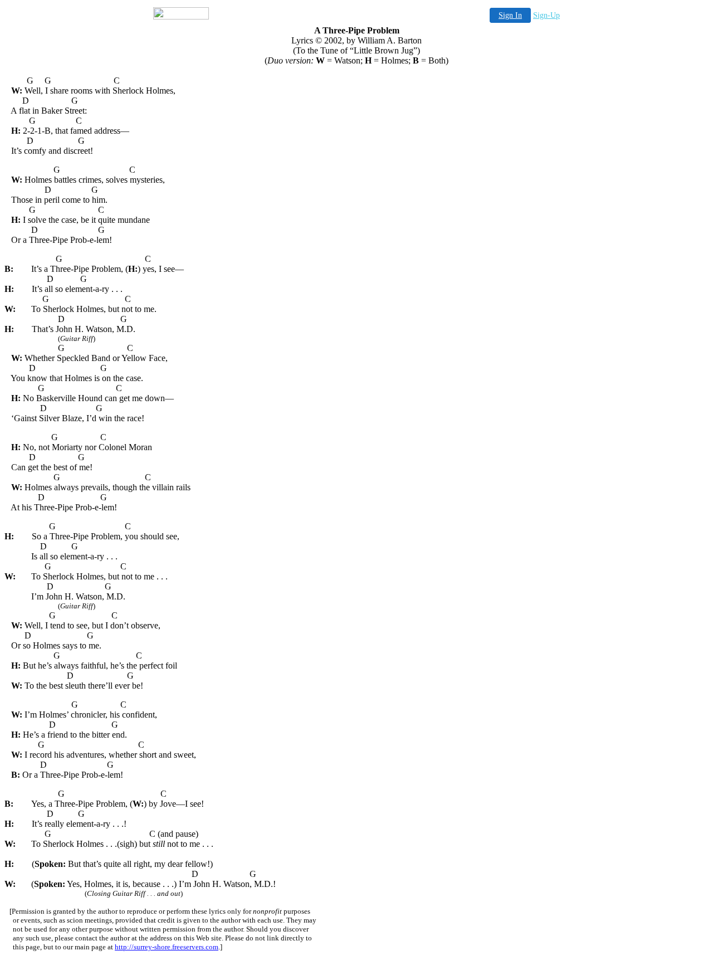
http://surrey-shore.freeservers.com (166, 947)
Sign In (510, 15)
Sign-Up (546, 15)
